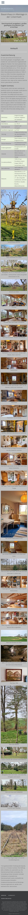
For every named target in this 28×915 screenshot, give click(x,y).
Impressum (3, 895)
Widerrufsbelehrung (6, 898)
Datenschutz (11, 895)
